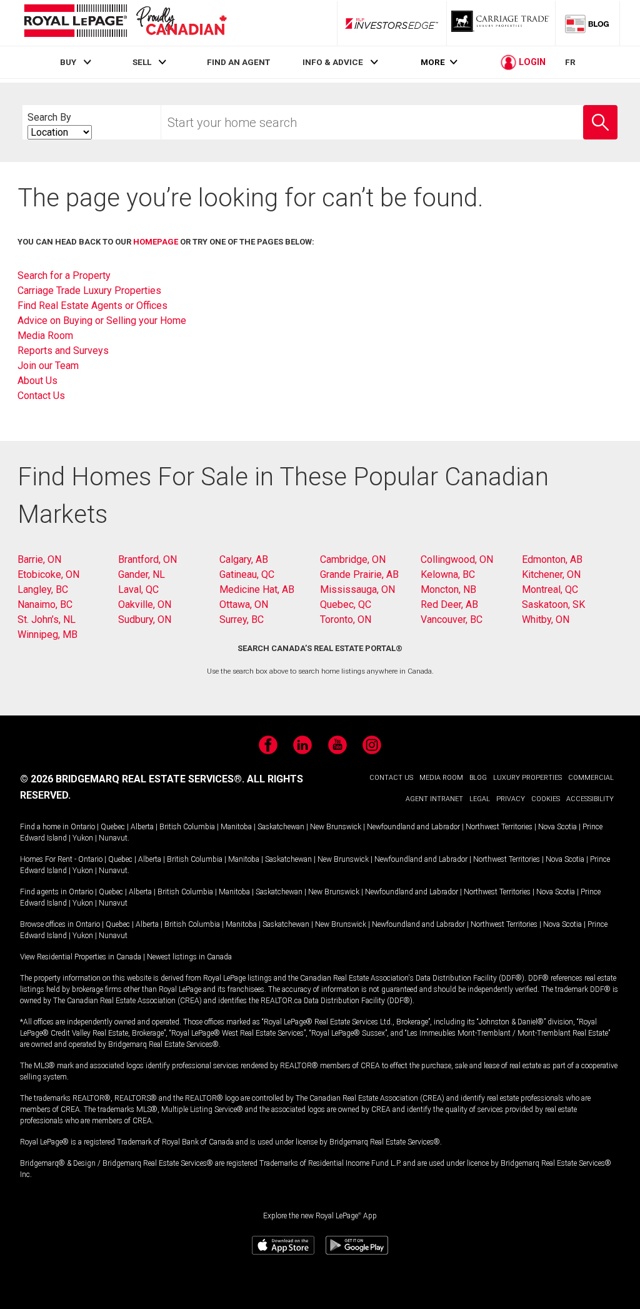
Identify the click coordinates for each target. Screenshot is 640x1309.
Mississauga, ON (357, 589)
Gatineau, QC (246, 574)
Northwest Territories (499, 826)
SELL (141, 62)
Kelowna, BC (448, 574)
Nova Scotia (557, 826)
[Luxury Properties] (501, 23)
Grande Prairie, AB (359, 574)
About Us (38, 381)
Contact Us (41, 396)
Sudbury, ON (144, 619)
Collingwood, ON (457, 559)
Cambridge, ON (353, 559)
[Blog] (587, 23)
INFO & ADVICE (332, 62)
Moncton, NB (448, 589)
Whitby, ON (545, 619)
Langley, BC (43, 589)
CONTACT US (391, 778)
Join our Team (48, 365)
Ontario (83, 826)
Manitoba (236, 826)
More (433, 62)
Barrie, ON (39, 559)
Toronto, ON (345, 619)
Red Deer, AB (449, 604)
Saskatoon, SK (553, 604)
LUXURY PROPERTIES (527, 778)
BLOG (478, 778)
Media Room (45, 335)
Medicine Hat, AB (256, 589)
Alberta (142, 826)
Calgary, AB (243, 559)
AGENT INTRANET (434, 799)
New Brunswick (335, 826)
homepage (155, 241)
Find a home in (44, 826)
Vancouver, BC (451, 619)
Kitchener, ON (551, 574)
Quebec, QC (345, 604)
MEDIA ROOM (441, 778)
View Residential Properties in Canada (80, 957)
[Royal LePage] (125, 23)
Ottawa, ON (243, 604)
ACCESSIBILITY (590, 799)
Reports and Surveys (63, 350)
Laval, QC (138, 589)
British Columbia (187, 826)
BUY (68, 62)
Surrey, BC (241, 619)
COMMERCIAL (591, 778)
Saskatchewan (281, 826)
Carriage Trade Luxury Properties (89, 290)
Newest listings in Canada (189, 957)
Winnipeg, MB (48, 634)
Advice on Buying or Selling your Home (102, 320)
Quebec (113, 826)
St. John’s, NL (47, 619)
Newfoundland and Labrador (413, 826)
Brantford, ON (147, 559)
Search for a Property (64, 275)
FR (570, 62)
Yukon (82, 838)
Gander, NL (141, 574)
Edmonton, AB (552, 559)
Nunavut (113, 838)
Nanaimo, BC (45, 604)
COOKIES (545, 799)
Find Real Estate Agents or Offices (93, 305)
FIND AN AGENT (238, 62)
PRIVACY (510, 799)
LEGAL (479, 799)
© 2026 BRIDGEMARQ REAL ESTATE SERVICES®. (132, 779)
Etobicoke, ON (48, 574)
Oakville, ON (144, 604)
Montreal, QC (550, 589)
